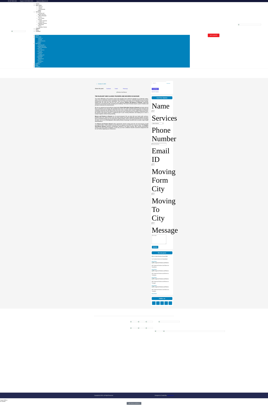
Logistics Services (43, 20)
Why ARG (39, 5)
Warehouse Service (41, 25)
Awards (40, 8)
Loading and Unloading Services (42, 22)
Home (37, 4)
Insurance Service (43, 27)
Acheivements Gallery (41, 10)
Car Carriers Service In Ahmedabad (159, 259)
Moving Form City (164, 180)
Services (38, 12)
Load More (155, 88)
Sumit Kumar (170, 395)
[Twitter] (162, 303)
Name (160, 106)
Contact (38, 31)
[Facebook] (158, 303)
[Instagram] (166, 303)
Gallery (38, 28)
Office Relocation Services (42, 16)
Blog (37, 30)
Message (165, 230)
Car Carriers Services (41, 19)
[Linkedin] (154, 303)
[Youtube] (170, 303)
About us (41, 6)
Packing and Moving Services (42, 14)
